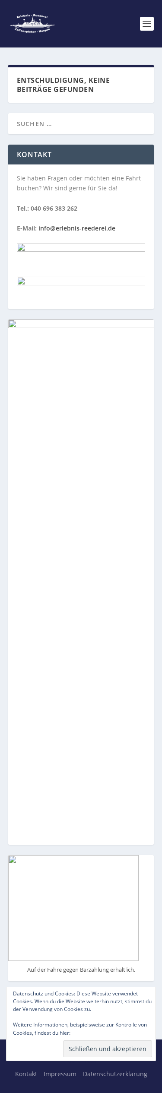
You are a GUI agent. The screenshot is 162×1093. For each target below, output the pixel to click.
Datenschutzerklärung (104, 1032)
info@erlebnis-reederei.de (76, 228)
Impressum (60, 1074)
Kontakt (26, 1074)
